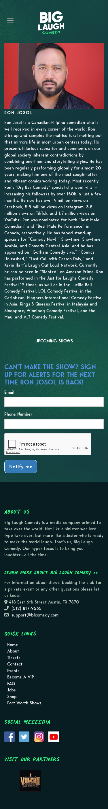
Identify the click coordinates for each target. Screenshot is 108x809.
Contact (14, 664)
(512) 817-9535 (26, 608)
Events (13, 670)
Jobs (11, 690)
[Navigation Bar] (10, 20)
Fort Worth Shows (24, 703)
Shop (12, 696)
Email (9, 392)
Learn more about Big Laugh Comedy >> (51, 572)
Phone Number (18, 414)
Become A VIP (20, 677)
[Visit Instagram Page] (39, 736)
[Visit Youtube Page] (53, 736)
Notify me (20, 466)
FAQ (11, 683)
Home (12, 644)
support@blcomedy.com (35, 615)
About (13, 651)
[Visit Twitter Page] (24, 736)
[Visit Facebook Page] (9, 736)
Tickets (13, 657)
